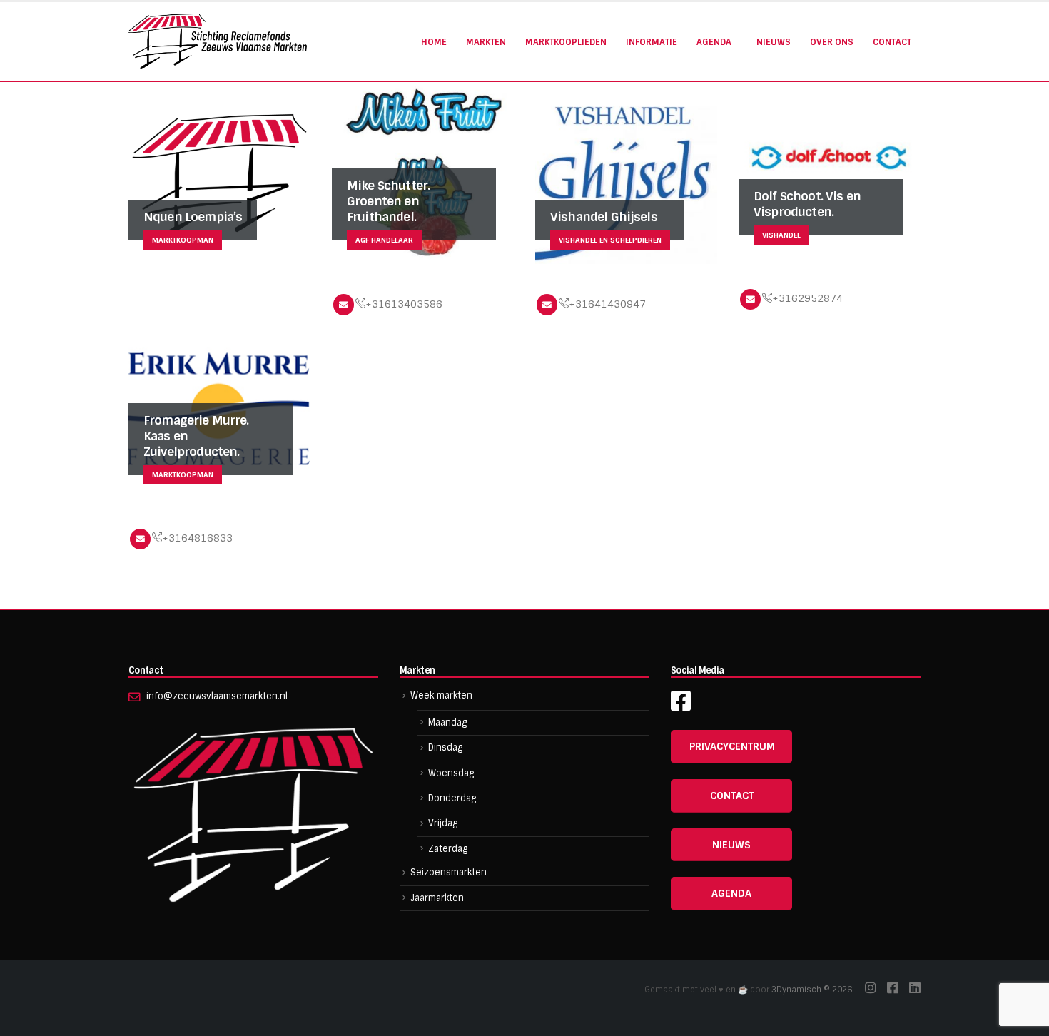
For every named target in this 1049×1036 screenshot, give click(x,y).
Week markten (441, 695)
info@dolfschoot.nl (750, 299)
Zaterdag (447, 849)
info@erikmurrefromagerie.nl (140, 539)
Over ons (831, 42)
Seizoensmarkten (448, 872)
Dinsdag (445, 747)
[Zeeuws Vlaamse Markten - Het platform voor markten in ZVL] (217, 41)
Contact (892, 42)
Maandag (447, 722)
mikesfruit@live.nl (343, 304)
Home (434, 42)
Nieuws (773, 42)
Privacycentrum (732, 746)
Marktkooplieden (566, 42)
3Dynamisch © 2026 (812, 990)
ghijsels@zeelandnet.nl (547, 304)
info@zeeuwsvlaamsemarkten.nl (217, 696)
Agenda (713, 42)
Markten (486, 42)
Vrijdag (442, 823)
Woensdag (451, 773)
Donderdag (452, 798)
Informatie (651, 42)
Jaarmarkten (437, 898)
